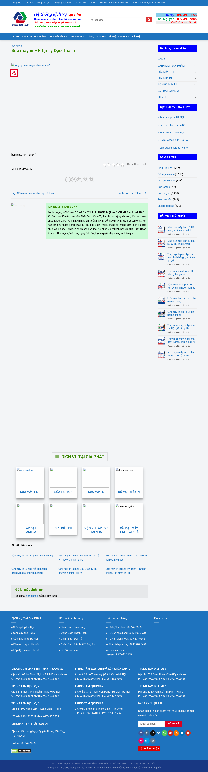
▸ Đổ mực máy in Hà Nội (25, 644)
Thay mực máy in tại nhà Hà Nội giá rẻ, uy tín (181, 327)
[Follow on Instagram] (147, 733)
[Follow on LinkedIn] (182, 733)
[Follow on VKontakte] (153, 741)
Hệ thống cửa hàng (62, 2)
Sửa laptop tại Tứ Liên (130, 193)
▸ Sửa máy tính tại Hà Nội (172, 125)
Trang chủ (16, 2)
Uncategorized (166, 205)
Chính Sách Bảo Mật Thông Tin (78, 644)
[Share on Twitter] (74, 179)
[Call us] (164, 733)
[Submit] (149, 19)
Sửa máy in (17, 46)
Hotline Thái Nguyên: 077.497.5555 (148, 2)
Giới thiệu (29, 2)
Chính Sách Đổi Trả (71, 638)
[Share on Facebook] (68, 179)
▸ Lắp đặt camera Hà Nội (25, 650)
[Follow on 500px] (147, 741)
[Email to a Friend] (79, 179)
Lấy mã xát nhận (149, 748)
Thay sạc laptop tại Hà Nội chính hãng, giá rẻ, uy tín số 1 (181, 257)
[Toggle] (195, 66)
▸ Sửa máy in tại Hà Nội (171, 132)
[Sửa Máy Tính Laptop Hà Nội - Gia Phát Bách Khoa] (47, 19)
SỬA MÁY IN (76, 36)
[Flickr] (141, 741)
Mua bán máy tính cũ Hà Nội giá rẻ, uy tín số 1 (180, 229)
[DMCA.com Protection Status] (21, 750)
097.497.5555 (187, 15)
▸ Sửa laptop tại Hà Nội (171, 117)
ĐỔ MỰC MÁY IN (96, 36)
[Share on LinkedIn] (91, 179)
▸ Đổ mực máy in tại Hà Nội (173, 140)
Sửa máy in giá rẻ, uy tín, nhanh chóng (32, 555)
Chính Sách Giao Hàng (73, 627)
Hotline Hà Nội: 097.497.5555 (114, 2)
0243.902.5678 (137, 632)
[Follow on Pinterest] (170, 733)
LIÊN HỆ (136, 36)
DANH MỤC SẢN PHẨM (33, 36)
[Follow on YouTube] (188, 733)
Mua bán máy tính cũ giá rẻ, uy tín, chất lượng (181, 242)
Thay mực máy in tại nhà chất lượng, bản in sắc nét (181, 340)
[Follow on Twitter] (158, 733)
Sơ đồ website (69, 650)
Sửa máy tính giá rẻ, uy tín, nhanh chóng (181, 300)
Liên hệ (93, 2)
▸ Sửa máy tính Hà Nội (23, 632)
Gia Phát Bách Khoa (103, 767)
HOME (16, 36)
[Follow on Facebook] (141, 733)
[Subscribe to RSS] (176, 733)
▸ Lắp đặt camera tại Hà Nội (173, 147)
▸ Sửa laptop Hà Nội (22, 627)
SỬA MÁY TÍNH (57, 36)
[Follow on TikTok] (153, 733)
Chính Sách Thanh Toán (74, 632)
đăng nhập (32, 595)
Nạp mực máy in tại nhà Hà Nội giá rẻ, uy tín (180, 354)
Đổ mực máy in (166, 174)
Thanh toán (80, 2)
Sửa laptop (164, 186)
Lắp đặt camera (167, 180)
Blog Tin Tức (43, 2)
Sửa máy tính (165, 199)
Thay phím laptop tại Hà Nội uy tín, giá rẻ (180, 273)
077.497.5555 (187, 19)
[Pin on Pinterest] (85, 179)
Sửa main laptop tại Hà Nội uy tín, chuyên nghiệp (181, 286)
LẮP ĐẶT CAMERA (118, 36)
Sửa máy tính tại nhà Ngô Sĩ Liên (35, 193)
